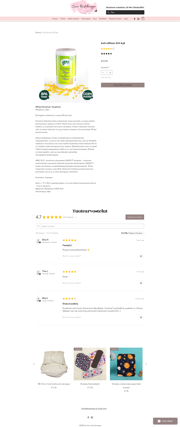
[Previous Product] (33, 363)
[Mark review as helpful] (141, 256)
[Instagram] (138, 19)
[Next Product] (146, 363)
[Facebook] (88, 417)
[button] (142, 18)
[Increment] (110, 72)
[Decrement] (103, 72)
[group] (90, 370)
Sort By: (124, 233)
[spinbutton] (107, 72)
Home (38, 32)
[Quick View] (53, 364)
